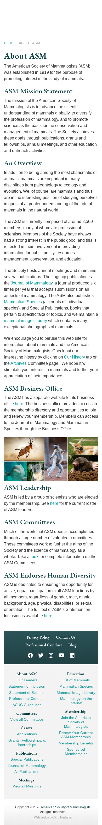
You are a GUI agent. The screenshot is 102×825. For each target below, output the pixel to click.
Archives (18, 363)
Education (75, 673)
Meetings (26, 780)
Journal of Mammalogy (32, 283)
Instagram (51, 655)
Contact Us (66, 637)
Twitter (41, 655)
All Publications (26, 771)
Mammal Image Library (76, 692)
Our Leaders (26, 680)
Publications (26, 753)
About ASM (26, 673)
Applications (27, 734)
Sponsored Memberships (76, 751)
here (19, 404)
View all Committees (27, 719)
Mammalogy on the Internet (76, 700)
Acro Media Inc (62, 817)
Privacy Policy (38, 637)
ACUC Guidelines (27, 705)
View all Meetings (27, 786)
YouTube (61, 655)
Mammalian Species (23, 302)
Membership (75, 711)
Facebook (30, 655)
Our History (74, 357)
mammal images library (25, 320)
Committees (26, 713)
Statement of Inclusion (26, 686)
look (34, 556)
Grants (26, 727)
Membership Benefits (76, 743)
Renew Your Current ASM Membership (76, 735)
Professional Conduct (43, 645)
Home (9, 43)
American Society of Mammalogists (65, 807)
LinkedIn (72, 655)
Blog (72, 645)
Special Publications (26, 759)
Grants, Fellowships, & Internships (27, 742)
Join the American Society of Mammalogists (76, 722)
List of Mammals (76, 680)
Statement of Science (26, 692)
